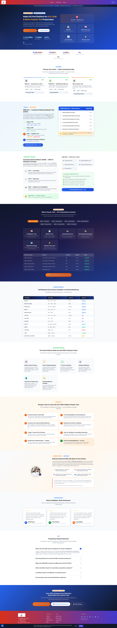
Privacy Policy (59, 618)
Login (113, 2)
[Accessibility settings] (2, 625)
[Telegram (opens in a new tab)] (95, 617)
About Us (48, 618)
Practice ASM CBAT (58, 92)
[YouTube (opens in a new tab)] (82, 617)
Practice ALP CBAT (34, 92)
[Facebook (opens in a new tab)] (85, 617)
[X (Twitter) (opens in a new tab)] (93, 617)
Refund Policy (58, 620)
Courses (52, 2)
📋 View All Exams (44, 30)
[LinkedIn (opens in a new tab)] (90, 617)
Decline (76, 625)
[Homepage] (3, 2)
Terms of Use (58, 616)
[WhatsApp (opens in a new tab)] (98, 617)
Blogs (47, 622)
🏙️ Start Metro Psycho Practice (60, 604)
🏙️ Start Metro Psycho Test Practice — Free (58, 275)
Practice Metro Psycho (82, 93)
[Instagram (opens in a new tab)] (87, 617)
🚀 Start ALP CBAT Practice (41, 604)
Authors (57, 622)
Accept (81, 625)
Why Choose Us (49, 620)
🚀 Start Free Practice (30, 30)
